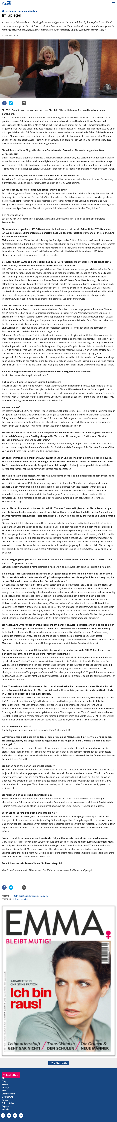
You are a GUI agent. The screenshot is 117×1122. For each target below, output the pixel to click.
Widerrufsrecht (8, 1094)
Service (5, 1100)
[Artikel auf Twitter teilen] (11, 103)
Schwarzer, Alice (20, 899)
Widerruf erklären (11, 1075)
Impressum (7, 1106)
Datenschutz (7, 1097)
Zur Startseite (59, 1063)
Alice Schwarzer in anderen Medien (19, 11)
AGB (4, 1090)
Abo (4, 1078)
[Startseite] (6, 3)
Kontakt (5, 1109)
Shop (4, 1081)
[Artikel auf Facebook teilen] (4, 103)
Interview (44, 896)
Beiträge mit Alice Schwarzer (25, 896)
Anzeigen (6, 1087)
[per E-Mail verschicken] (17, 103)
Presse (5, 1084)
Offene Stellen (8, 1103)
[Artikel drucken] (24, 103)
